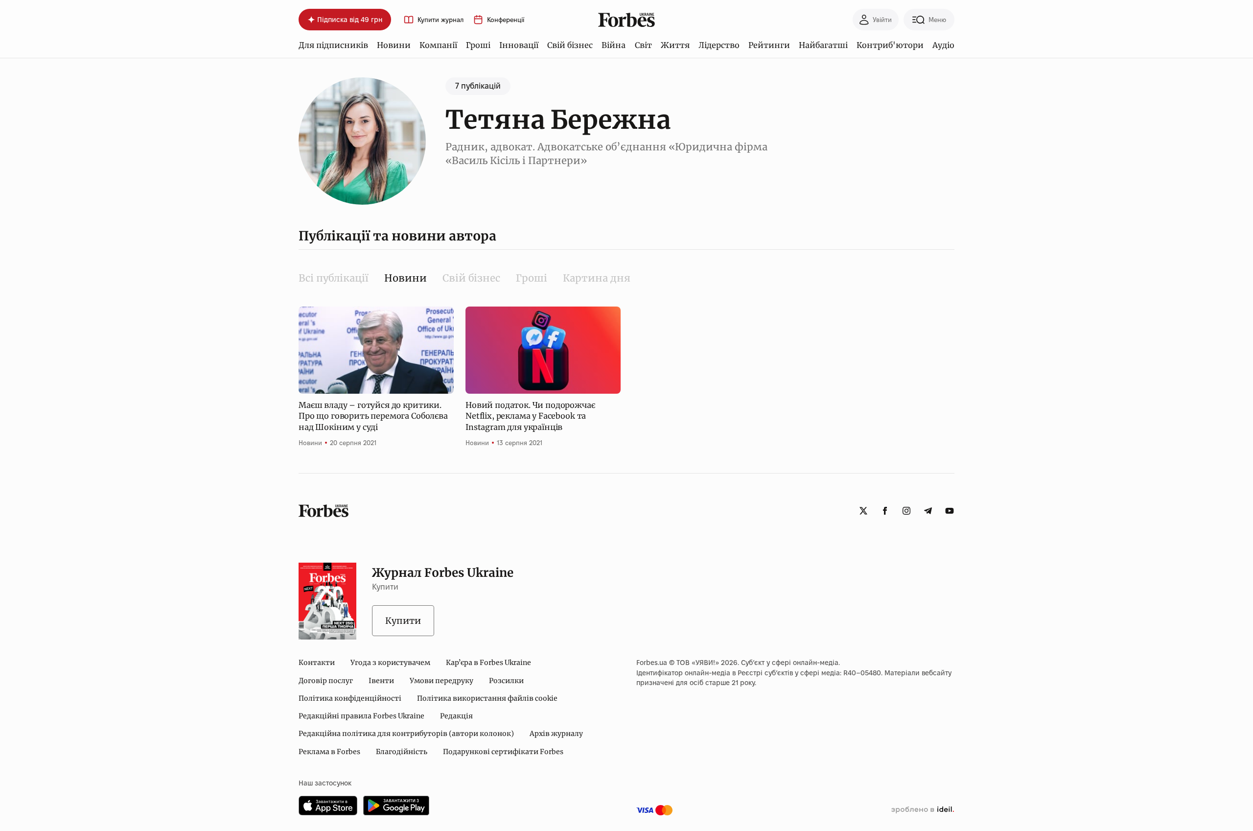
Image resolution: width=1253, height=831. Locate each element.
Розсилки (506, 680)
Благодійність (401, 751)
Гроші (478, 45)
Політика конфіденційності (350, 698)
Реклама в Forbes (329, 751)
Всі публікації (334, 278)
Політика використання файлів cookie (487, 698)
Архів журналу (556, 733)
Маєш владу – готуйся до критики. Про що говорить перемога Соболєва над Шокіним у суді (373, 416)
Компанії (438, 45)
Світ (643, 45)
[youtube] (949, 511)
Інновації (518, 45)
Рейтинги (769, 45)
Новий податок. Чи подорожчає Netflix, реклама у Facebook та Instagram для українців (530, 416)
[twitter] (863, 511)
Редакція (456, 716)
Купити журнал (441, 20)
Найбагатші (823, 45)
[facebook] (885, 511)
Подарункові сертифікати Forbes (503, 751)
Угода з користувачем (390, 662)
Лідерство (719, 45)
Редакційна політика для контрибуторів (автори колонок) (406, 733)
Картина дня (596, 278)
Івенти (381, 680)
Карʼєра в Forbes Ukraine (488, 662)
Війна (614, 45)
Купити (403, 620)
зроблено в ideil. (922, 810)
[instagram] (906, 511)
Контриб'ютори (890, 45)
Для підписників (333, 45)
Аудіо (943, 45)
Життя (675, 45)
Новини (394, 45)
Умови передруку (441, 680)
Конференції (505, 20)
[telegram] (928, 511)
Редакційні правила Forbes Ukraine (361, 716)
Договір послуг (326, 680)
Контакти (317, 662)
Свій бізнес (570, 45)
